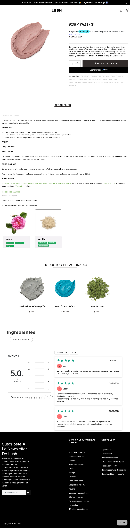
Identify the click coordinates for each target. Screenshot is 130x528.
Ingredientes (106, 449)
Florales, (80, 79)
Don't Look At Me (65, 306)
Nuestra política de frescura (112, 474)
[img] (65, 360)
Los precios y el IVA (77, 484)
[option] (31, 41)
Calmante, (106, 76)
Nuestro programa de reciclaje (113, 470)
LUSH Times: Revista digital (112, 461)
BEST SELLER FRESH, (91, 76)
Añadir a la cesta (105, 63)
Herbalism (97, 306)
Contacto (72, 460)
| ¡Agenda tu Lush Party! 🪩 (95, 2)
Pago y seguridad (76, 480)
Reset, (85, 82)
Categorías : (74, 76)
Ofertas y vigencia (76, 497)
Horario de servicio (76, 464)
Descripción (62, 105)
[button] (38, 362)
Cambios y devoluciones (78, 493)
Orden (71, 468)
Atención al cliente (76, 456)
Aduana (72, 489)
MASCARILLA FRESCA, (102, 79)
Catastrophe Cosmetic (33, 306)
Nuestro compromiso (109, 457)
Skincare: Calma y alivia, (98, 82)
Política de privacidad (77, 452)
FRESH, (88, 79)
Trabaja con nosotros (109, 465)
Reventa (72, 476)
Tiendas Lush (106, 453)
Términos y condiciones (78, 509)
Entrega (72, 472)
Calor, (113, 76)
